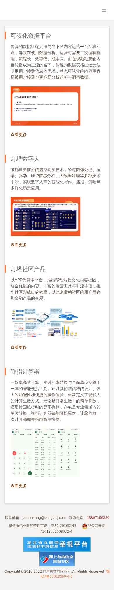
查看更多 (19, 134)
